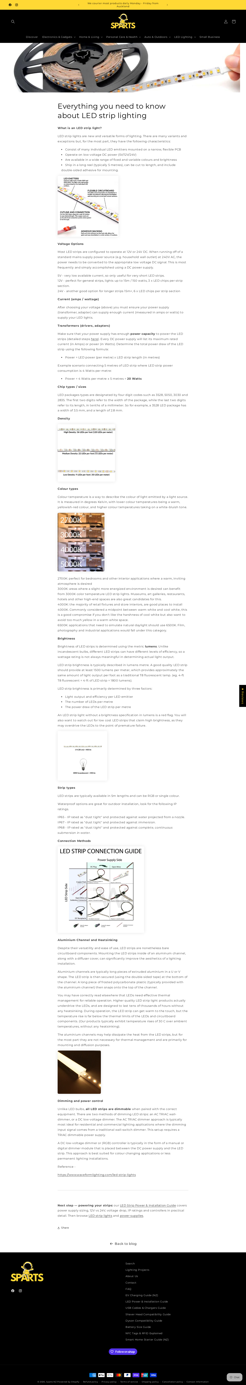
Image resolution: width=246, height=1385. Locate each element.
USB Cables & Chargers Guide (146, 1308)
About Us (132, 1276)
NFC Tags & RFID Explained (144, 1333)
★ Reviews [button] (242, 696)
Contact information (198, 1381)
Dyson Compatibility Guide (144, 1320)
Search (130, 1263)
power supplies (131, 1215)
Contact (131, 1282)
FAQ (128, 1289)
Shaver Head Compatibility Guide (148, 1314)
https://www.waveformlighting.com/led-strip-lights (97, 1175)
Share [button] (65, 1227)
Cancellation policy (172, 1381)
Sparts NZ (51, 1381)
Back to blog (126, 1244)
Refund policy (90, 1381)
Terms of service (129, 1381)
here (94, 339)
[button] (13, 22)
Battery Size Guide (138, 1327)
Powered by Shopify (68, 1381)
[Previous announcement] (79, 4)
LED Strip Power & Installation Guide (148, 1205)
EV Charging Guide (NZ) (142, 1295)
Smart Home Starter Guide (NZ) (147, 1339)
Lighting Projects (137, 1269)
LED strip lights (100, 1215)
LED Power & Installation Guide (147, 1301)
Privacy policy (109, 1381)
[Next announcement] (167, 4)
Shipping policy (150, 1381)
